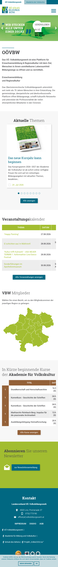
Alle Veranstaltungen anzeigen (29, 277)
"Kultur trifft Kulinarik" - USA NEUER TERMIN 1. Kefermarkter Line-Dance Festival (20, 254)
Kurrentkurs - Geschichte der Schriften (28, 397)
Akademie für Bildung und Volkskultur (20, 536)
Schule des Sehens (12, 542)
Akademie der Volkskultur (35, 2)
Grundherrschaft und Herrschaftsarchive (29, 389)
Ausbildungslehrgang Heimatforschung (28, 422)
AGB (41, 524)
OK (37, 563)
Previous (2, 28)
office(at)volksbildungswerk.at (31, 517)
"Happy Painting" (11, 234)
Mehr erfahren (26, 563)
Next (56, 28)
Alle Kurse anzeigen (29, 432)
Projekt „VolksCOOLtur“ (34, 542)
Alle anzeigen (29, 201)
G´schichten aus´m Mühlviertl (17, 244)
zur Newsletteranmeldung (25, 467)
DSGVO (33, 524)
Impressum (20, 524)
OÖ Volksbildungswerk (13, 2)
